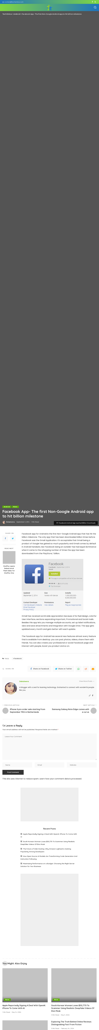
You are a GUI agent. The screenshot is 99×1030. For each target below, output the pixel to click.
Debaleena (10, 522)
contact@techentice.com (14, 2)
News (15, 507)
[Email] (93, 669)
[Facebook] (92, 2)
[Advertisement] (49, 804)
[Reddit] (86, 669)
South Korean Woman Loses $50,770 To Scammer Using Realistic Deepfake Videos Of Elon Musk (72, 1008)
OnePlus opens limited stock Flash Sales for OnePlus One (9, 569)
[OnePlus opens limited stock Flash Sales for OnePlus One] (9, 557)
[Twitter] (95, 2)
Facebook (18, 658)
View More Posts (85, 681)
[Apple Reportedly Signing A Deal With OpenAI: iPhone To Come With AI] (25, 985)
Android (7, 507)
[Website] (89, 695)
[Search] (95, 7)
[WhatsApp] (78, 669)
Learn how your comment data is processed (60, 778)
